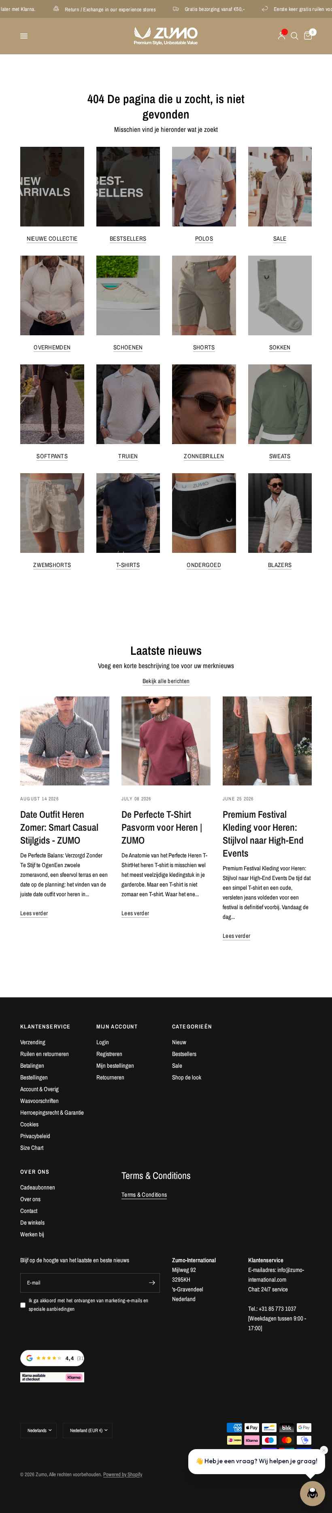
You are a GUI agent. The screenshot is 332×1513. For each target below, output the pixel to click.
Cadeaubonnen (37, 1187)
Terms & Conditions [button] (144, 1194)
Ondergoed (204, 564)
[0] (306, 36)
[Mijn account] (281, 36)
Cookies (29, 1124)
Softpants (52, 456)
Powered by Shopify (122, 1474)
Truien (128, 456)
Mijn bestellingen (115, 1065)
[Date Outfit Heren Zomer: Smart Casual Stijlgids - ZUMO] (64, 740)
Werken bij (32, 1234)
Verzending (32, 1042)
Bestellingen (34, 1077)
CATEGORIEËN (192, 1026)
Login (102, 1042)
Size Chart (31, 1147)
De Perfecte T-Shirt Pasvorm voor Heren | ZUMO (161, 827)
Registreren (109, 1054)
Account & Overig (39, 1089)
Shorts (204, 347)
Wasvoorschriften (39, 1100)
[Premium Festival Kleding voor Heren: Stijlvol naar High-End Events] (267, 740)
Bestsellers (128, 238)
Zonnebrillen (204, 456)
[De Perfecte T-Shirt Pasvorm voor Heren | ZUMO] (166, 740)
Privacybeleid (35, 1136)
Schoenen (128, 347)
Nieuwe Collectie (52, 238)
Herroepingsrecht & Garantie (52, 1112)
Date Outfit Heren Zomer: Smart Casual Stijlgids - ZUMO (59, 827)
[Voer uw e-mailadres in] (152, 1283)
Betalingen (32, 1065)
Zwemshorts (52, 564)
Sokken (280, 347)
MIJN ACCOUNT (117, 1026)
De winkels (32, 1222)
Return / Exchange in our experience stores (81, 9)
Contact (28, 1210)
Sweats (280, 456)
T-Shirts (128, 564)
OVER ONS (34, 1171)
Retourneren (110, 1077)
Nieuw (179, 1042)
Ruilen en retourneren (44, 1054)
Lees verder (34, 913)
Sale (279, 238)
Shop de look (186, 1077)
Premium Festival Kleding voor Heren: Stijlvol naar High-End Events (263, 833)
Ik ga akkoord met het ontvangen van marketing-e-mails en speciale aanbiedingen (89, 1304)
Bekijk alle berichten (166, 680)
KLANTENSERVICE (45, 1026)
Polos (204, 238)
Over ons (30, 1199)
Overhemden (52, 347)
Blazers (280, 564)
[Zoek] (294, 36)
